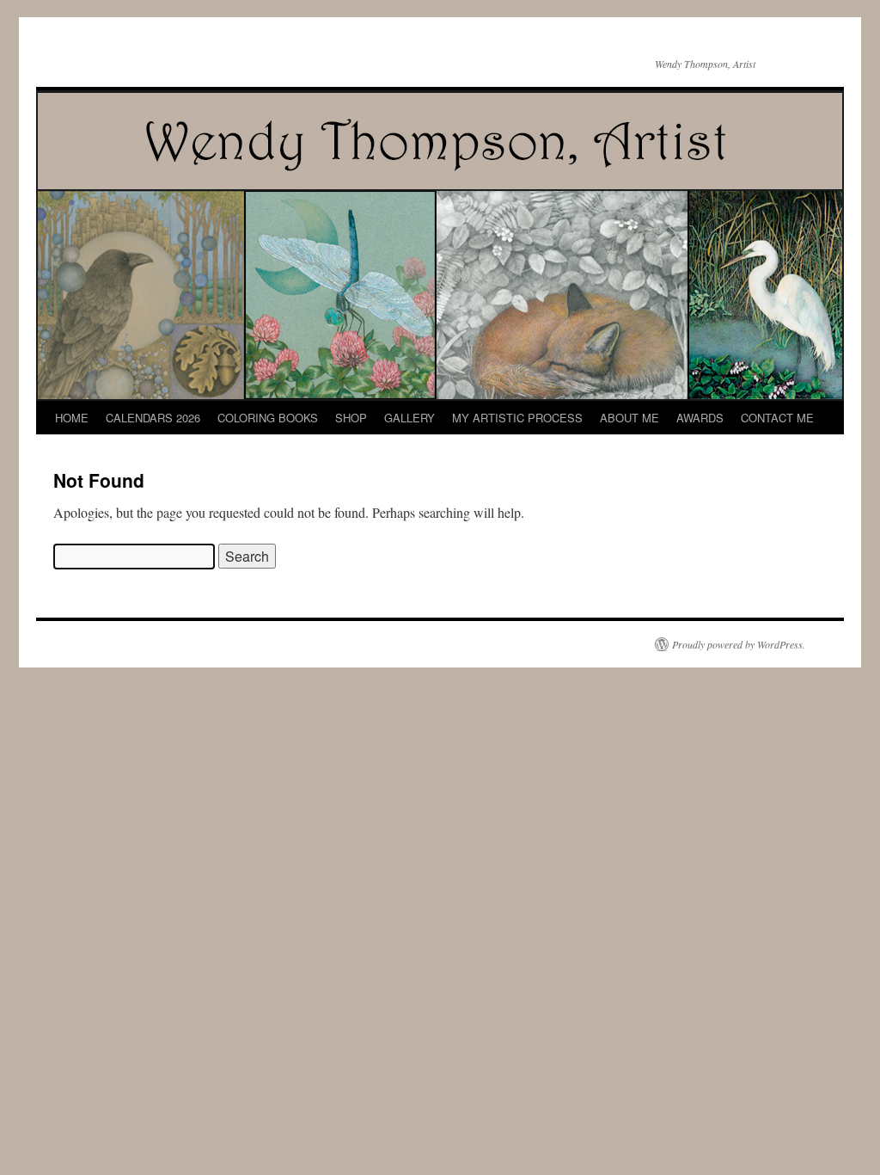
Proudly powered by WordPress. (738, 644)
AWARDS (700, 417)
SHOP (351, 417)
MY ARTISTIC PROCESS (517, 417)
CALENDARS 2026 (153, 417)
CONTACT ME (777, 417)
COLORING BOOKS (267, 417)
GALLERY (409, 417)
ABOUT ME (629, 417)
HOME (72, 417)
